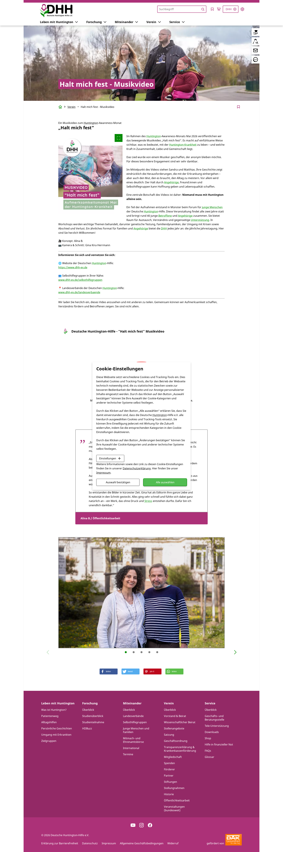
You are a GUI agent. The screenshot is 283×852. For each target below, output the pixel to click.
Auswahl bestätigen (118, 482)
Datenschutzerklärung (137, 468)
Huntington (159, 415)
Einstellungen (107, 458)
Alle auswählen (165, 482)
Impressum (103, 472)
